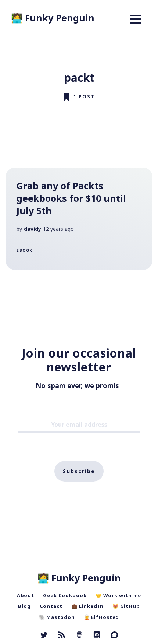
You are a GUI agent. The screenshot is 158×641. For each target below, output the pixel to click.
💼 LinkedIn (87, 606)
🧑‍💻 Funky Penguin (52, 17)
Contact (51, 606)
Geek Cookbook (65, 595)
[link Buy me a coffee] (79, 635)
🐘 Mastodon (57, 617)
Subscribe (79, 471)
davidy (32, 228)
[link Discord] (96, 635)
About (26, 595)
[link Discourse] (114, 635)
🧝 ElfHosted (101, 617)
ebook (25, 250)
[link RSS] (61, 635)
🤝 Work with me (118, 595)
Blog (24, 606)
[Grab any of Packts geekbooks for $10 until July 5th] (79, 219)
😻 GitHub (126, 606)
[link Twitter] (43, 635)
